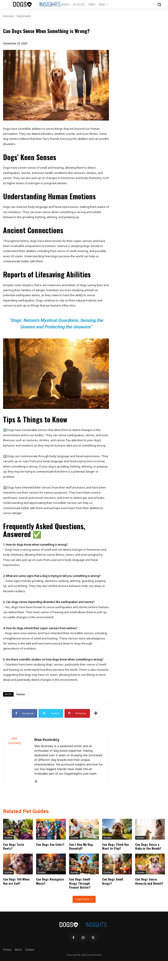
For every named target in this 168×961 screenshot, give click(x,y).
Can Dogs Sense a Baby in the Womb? (148, 846)
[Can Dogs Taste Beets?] (18, 829)
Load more (82, 899)
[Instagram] (83, 938)
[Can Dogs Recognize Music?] (51, 864)
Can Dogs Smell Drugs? (112, 881)
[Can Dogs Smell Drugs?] (117, 864)
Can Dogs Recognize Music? (50, 881)
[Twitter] (36, 780)
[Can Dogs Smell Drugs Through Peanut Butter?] (84, 864)
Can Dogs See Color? (50, 844)
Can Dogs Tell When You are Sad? (16, 881)
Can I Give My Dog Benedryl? (81, 846)
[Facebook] (73, 938)
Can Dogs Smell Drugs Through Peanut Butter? (80, 883)
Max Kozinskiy (46, 739)
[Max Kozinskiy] (19, 760)
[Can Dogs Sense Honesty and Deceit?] (150, 864)
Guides (8, 837)
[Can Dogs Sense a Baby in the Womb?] (150, 829)
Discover (8, 16)
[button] (159, 4)
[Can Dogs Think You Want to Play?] (117, 829)
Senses (20, 694)
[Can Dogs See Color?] (51, 829)
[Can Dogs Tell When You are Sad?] (18, 864)
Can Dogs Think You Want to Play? (115, 846)
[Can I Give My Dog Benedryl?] (84, 829)
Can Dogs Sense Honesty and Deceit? (149, 881)
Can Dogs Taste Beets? (13, 846)
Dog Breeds (24, 16)
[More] (95, 713)
